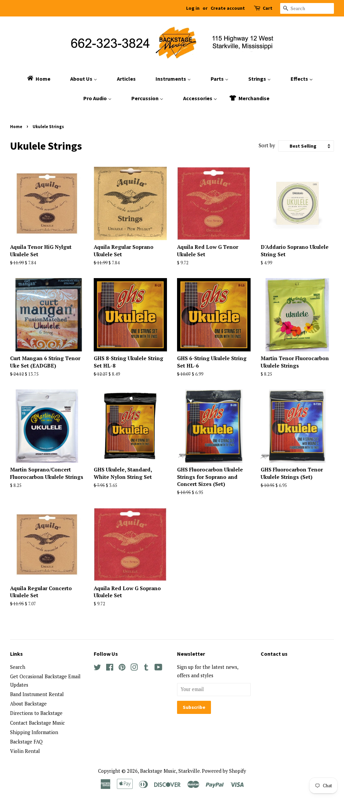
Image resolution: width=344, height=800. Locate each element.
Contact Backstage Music (37, 723)
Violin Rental (25, 751)
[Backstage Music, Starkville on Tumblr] (146, 668)
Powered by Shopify (224, 771)
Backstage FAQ (26, 741)
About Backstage (28, 703)
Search (17, 667)
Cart (267, 8)
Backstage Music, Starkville (170, 771)
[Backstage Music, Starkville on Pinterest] (122, 668)
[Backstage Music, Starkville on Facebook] (110, 668)
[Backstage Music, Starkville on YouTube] (158, 668)
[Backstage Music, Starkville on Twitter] (97, 668)
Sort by (267, 145)
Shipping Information (34, 732)
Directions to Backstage (36, 713)
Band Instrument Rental (37, 694)
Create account (228, 8)
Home (16, 126)
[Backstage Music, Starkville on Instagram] (134, 668)
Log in (193, 8)
